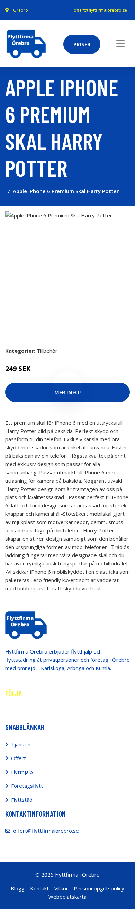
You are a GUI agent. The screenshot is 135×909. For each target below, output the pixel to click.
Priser (81, 44)
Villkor (61, 888)
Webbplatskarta (67, 896)
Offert (18, 758)
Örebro (20, 10)
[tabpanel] (67, 273)
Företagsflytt (27, 785)
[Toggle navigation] (120, 43)
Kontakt (39, 888)
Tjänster (21, 744)
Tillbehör (47, 350)
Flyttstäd (22, 799)
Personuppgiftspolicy (99, 888)
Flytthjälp (22, 771)
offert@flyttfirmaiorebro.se (100, 10)
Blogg (18, 888)
